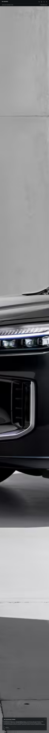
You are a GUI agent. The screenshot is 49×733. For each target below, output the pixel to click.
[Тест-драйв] (41, 1)
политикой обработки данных (21, 721)
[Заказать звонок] (44, 1)
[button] (45, 719)
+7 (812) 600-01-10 (43, 4)
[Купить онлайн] (39, 1)
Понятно (7, 727)
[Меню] (46, 1)
